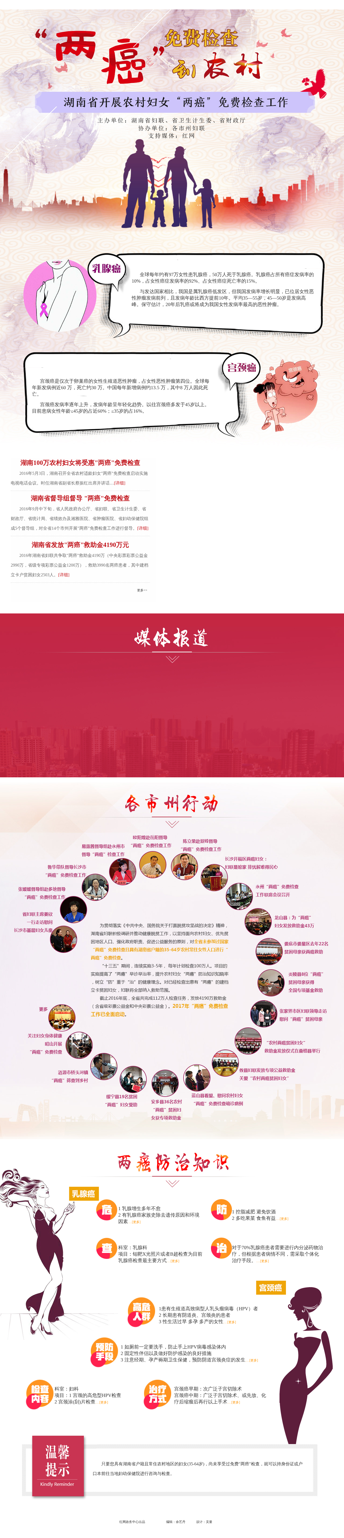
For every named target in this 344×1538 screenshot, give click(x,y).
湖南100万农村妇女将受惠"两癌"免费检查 (80, 462)
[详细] (119, 483)
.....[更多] (134, 1222)
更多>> (142, 590)
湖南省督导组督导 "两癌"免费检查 (80, 498)
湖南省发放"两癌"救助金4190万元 (80, 544)
